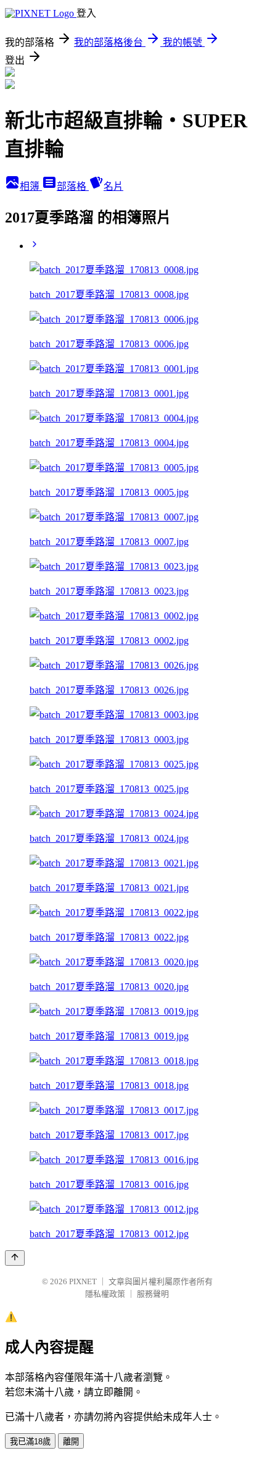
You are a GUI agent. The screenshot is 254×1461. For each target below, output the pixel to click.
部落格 (73, 186)
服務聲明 (153, 1293)
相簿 (31, 186)
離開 (71, 1441)
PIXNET (83, 1281)
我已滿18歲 (30, 1441)
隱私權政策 (105, 1293)
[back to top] (15, 1258)
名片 (113, 186)
